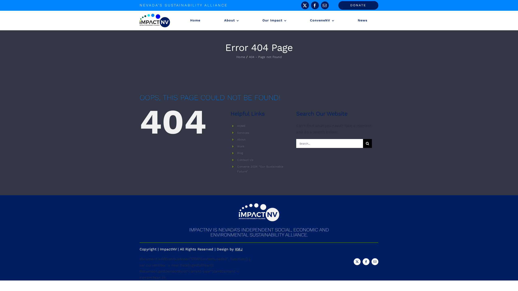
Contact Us (245, 159)
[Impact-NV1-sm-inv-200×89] (259, 205)
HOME (241, 126)
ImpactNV (168, 249)
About (241, 139)
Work (240, 146)
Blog (240, 153)
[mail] (325, 5)
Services (243, 132)
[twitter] (305, 5)
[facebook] (315, 5)
